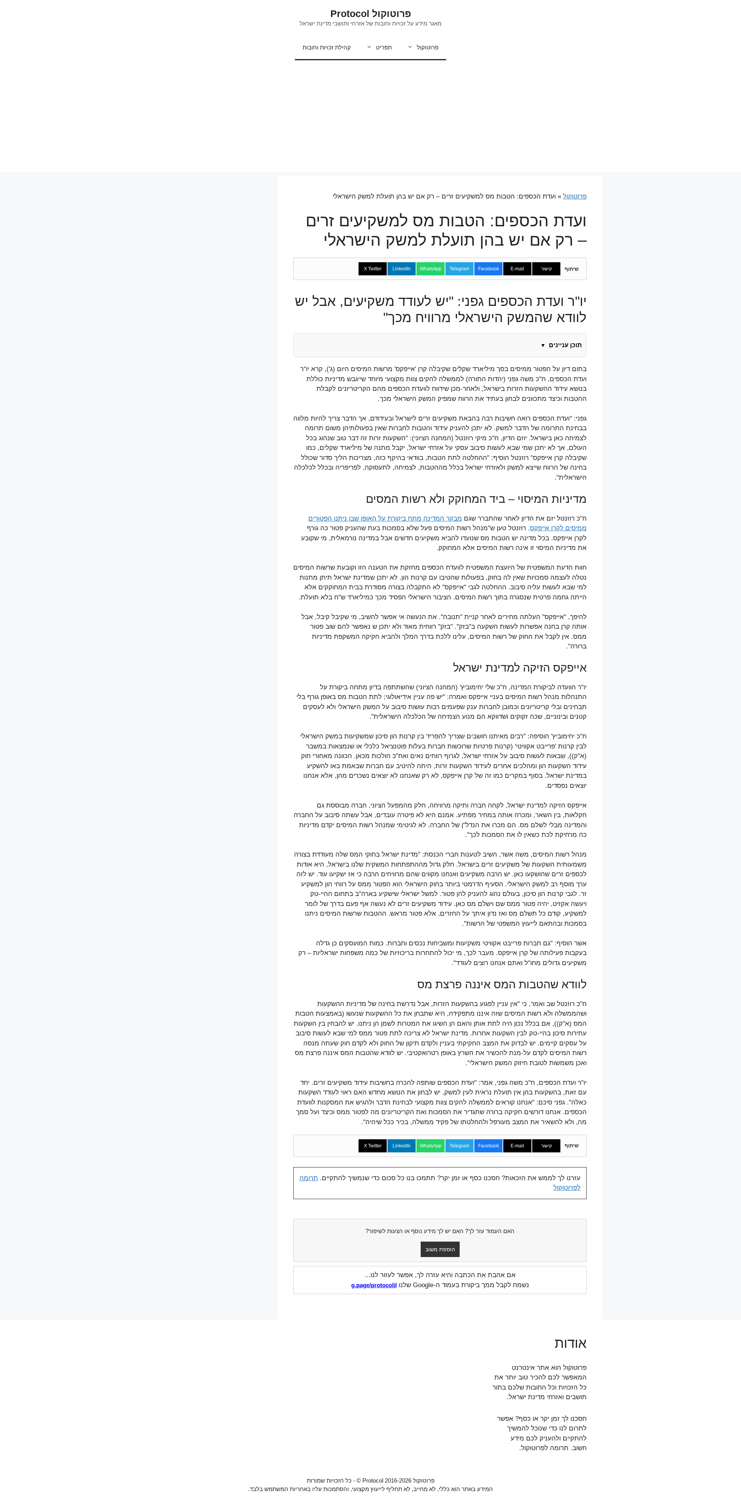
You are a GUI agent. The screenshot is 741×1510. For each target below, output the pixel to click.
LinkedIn (401, 268)
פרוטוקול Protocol (370, 13)
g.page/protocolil (374, 1285)
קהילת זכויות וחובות (327, 47)
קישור (546, 268)
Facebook (488, 268)
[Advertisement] (370, 118)
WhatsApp (431, 268)
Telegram (459, 268)
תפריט (384, 47)
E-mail (517, 268)
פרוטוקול (427, 47)
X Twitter (373, 268)
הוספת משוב (440, 1249)
